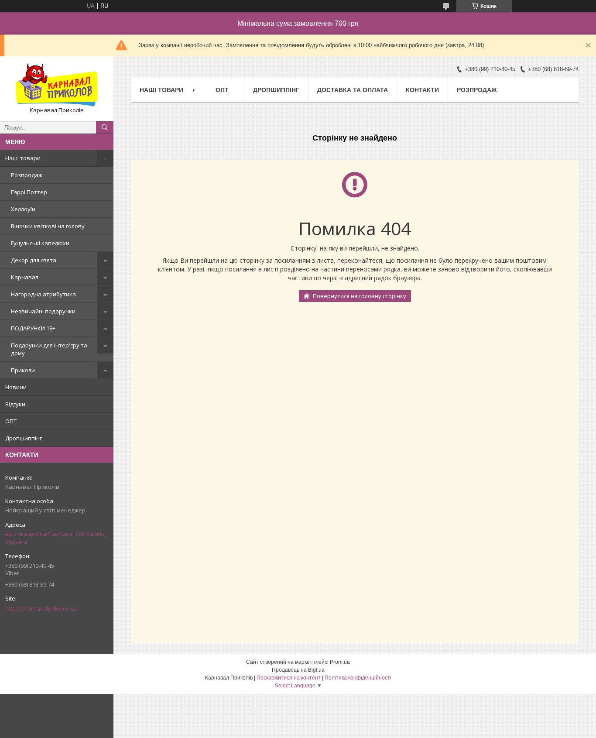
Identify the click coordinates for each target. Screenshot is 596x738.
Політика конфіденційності (358, 678)
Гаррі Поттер (29, 192)
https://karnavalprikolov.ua (41, 608)
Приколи (23, 370)
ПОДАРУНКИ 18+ (33, 328)
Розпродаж (26, 175)
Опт (222, 89)
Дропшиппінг (23, 438)
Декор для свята (33, 260)
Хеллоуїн (23, 209)
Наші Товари (161, 89)
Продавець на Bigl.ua (298, 670)
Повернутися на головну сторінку (359, 296)
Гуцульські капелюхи (40, 243)
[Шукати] (104, 127)
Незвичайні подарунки (43, 311)
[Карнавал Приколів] (57, 84)
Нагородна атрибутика (43, 294)
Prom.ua (340, 662)
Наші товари (23, 158)
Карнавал (24, 277)
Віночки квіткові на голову (48, 226)
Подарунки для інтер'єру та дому (49, 349)
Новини (16, 387)
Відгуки (15, 404)
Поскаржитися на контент (289, 678)
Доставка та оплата (352, 89)
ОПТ (11, 421)
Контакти (422, 89)
